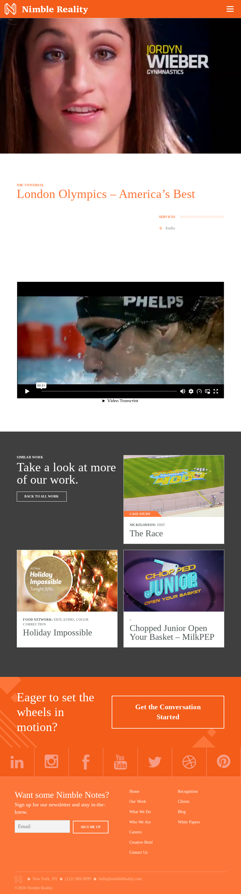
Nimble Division (46, 9)
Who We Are (140, 822)
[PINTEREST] (224, 762)
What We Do (140, 812)
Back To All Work (41, 496)
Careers (135, 832)
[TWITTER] (155, 762)
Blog (182, 812)
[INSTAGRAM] (51, 762)
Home (134, 791)
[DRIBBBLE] (189, 762)
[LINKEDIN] (17, 762)
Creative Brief (141, 842)
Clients (183, 801)
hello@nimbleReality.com (120, 879)
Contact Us (138, 852)
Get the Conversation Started (168, 712)
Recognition (188, 791)
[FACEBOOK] (86, 762)
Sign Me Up (91, 827)
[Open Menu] (230, 9)
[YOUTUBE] (120, 762)
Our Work (137, 801)
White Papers (189, 822)
